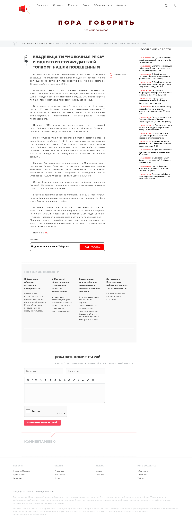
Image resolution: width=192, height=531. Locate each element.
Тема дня (17, 478)
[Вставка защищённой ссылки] (69, 380)
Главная (41, 5)
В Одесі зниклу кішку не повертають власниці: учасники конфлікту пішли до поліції (155, 84)
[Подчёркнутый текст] (36, 380)
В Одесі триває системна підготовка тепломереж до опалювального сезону (154, 76)
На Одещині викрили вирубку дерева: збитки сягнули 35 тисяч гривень (155, 60)
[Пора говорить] (22, 5)
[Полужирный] (28, 380)
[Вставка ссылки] (64, 380)
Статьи (57, 5)
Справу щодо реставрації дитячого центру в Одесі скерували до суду (153, 100)
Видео (99, 471)
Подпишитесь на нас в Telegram (50, 247)
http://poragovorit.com (117, 511)
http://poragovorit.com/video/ (145, 508)
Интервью (59, 471)
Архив (119, 5)
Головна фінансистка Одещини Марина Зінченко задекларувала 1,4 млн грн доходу (155, 119)
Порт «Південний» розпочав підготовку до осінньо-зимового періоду (154, 168)
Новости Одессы (21, 471)
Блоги (86, 5)
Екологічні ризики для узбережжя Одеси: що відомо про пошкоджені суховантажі (155, 68)
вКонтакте (142, 471)
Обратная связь (103, 5)
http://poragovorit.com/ (70, 508)
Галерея (100, 475)
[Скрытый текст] (78, 380)
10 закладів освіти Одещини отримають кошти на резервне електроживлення (153, 135)
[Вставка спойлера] (92, 380)
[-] (26, 61)
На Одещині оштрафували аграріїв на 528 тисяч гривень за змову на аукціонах (155, 92)
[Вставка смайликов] (59, 380)
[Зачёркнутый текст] (41, 380)
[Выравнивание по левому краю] (45, 380)
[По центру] (50, 380)
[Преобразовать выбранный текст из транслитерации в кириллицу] (88, 380)
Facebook (142, 475)
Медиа (71, 5)
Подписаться (92, 247)
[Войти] (174, 5)
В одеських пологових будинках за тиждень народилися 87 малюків (155, 151)
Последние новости (155, 50)
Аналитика (60, 475)
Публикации (19, 475)
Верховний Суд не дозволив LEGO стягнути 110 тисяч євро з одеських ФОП (155, 143)
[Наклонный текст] (32, 380)
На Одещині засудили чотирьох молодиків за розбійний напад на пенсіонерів (155, 127)
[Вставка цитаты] (83, 380)
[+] (26, 57)
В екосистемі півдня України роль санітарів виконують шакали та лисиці (154, 176)
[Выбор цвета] (73, 380)
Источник (34, 239)
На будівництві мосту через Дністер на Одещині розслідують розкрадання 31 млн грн (155, 109)
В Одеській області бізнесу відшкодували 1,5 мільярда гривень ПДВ (155, 160)
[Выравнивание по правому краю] (55, 380)
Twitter (140, 478)
